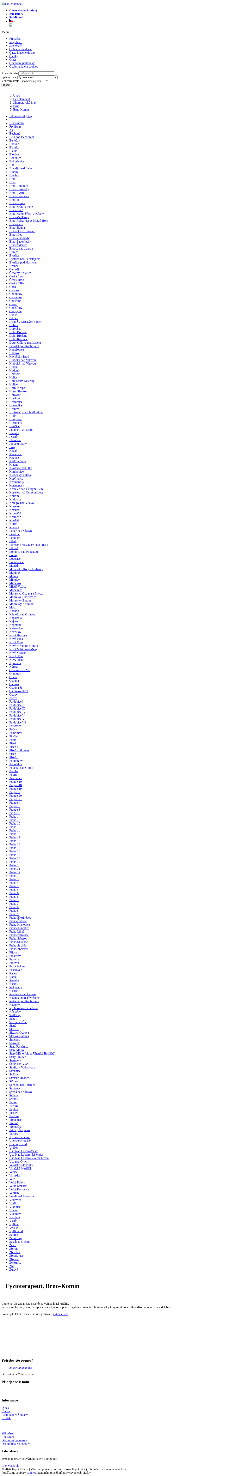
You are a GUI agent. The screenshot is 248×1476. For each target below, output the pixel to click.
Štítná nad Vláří (18, 1064)
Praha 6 (14, 893)
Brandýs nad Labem (21, 168)
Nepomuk (15, 624)
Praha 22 (14, 872)
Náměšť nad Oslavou (22, 614)
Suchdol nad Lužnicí (22, 1084)
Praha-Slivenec (18, 942)
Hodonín (14, 370)
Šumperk (14, 1088)
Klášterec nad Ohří (20, 468)
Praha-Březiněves (20, 917)
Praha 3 (14, 875)
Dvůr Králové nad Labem (25, 342)
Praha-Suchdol (18, 945)
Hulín (12, 415)
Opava (13, 677)
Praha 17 (14, 854)
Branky (13, 171)
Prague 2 (14, 792)
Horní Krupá (17, 388)
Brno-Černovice (19, 196)
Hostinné (14, 398)
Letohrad (14, 534)
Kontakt (6, 1418)
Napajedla (15, 618)
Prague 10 (15, 781)
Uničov (13, 1147)
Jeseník (13, 436)
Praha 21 (14, 868)
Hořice (13, 384)
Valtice (13, 1172)
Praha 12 (14, 834)
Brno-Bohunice (18, 185)
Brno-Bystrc (16, 192)
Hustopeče (15, 422)
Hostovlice (15, 405)
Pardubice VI (17, 719)
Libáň (12, 541)
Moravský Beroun (20, 600)
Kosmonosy (16, 482)
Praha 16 (14, 851)
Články (13, 56)
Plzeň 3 (13, 753)
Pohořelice (15, 764)
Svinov (13, 1098)
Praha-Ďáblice (18, 921)
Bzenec (13, 266)
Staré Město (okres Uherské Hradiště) (32, 1053)
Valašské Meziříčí (20, 1168)
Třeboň (13, 1123)
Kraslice (14, 509)
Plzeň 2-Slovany (19, 750)
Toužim (14, 1116)
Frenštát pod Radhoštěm (24, 346)
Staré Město (16, 1050)
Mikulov (14, 579)
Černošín (14, 269)
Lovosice (15, 558)
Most (12, 607)
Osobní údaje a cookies (23, 66)
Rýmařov (15, 1011)
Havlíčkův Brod (19, 356)
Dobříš (13, 325)
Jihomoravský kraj (24, 102)
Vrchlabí (14, 1217)
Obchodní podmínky (22, 63)
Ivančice (14, 426)
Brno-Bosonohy (19, 189)
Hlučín (13, 367)
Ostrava (14, 680)
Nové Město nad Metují (23, 649)
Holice (13, 377)
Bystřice (14, 255)
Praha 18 (14, 858)
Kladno (13, 464)
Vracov (13, 1210)
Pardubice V (17, 715)
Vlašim (13, 1203)
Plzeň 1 (13, 746)
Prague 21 (15, 799)
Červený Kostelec (20, 273)
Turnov (13, 1133)
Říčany (13, 983)
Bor (11, 164)
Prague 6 (14, 806)
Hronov (14, 408)
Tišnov (13, 1112)
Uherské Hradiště (20, 1140)
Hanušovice (16, 349)
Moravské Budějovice (22, 597)
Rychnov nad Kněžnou (23, 1008)
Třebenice (15, 1119)
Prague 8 (14, 809)
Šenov (13, 1018)
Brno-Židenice (18, 245)
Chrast (13, 304)
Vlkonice (15, 1206)
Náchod (14, 611)
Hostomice (15, 401)
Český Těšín (17, 283)
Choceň (14, 290)
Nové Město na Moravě (23, 645)
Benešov (14, 140)
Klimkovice (16, 471)
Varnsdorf (15, 1175)
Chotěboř (15, 300)
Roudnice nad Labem (22, 994)
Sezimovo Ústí (18, 1022)
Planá (12, 743)
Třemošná (15, 1126)
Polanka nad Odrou (21, 767)
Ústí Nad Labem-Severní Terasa (29, 1158)
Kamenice (15, 454)
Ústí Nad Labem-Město (23, 1151)
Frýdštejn (15, 126)
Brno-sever (16, 224)
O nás (12, 59)
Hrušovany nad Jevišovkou (26, 412)
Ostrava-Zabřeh (18, 691)
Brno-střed (15, 234)
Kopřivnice (16, 478)
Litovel (13, 548)
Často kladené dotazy (22, 52)
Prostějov (15, 956)
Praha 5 (14, 889)
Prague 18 (15, 785)
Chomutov (15, 293)
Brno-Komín (21, 109)
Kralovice (15, 499)
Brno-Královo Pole (21, 206)
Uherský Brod (18, 1144)
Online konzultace (20, 49)
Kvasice (14, 527)
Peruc (12, 739)
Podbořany (16, 760)
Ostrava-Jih (16, 687)
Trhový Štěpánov (19, 1130)
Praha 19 (14, 861)
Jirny (12, 447)
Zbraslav (14, 1252)
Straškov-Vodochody (22, 1067)
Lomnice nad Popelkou (23, 551)
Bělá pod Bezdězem (21, 137)
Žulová (13, 1269)
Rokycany (15, 987)
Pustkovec (15, 969)
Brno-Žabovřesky (20, 241)
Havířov (14, 353)
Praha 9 (14, 914)
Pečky (13, 729)
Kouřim (14, 496)
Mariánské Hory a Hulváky (26, 569)
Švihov (13, 1095)
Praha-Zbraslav (18, 949)
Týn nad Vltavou (19, 1137)
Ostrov (13, 694)
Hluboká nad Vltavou (22, 360)
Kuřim (13, 523)
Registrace (15, 42)
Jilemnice (15, 440)
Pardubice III (17, 708)
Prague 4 (14, 802)
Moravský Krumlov (21, 604)
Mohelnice (15, 590)
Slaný (12, 1025)
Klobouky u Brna (20, 475)
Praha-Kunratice (19, 928)
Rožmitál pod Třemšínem (24, 997)
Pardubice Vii (17, 722)
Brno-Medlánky (19, 217)
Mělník (13, 576)
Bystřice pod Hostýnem (23, 262)
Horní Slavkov (18, 391)
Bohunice (15, 158)
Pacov (13, 698)
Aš (11, 130)
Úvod (16, 95)
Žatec (12, 1245)
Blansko (14, 147)
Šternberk (15, 1060)
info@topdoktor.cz (20, 1367)
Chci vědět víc (10, 1465)
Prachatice (15, 778)
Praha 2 (14, 865)
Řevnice (14, 980)
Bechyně (14, 133)
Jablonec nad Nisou (21, 429)
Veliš (12, 1179)
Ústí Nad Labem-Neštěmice (26, 1154)
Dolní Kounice (18, 339)
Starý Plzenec (17, 1057)
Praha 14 (14, 844)
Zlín (11, 1266)
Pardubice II (16, 705)
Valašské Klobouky (21, 1165)
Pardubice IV (17, 712)
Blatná (13, 151)
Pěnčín (13, 736)
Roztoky (14, 1004)
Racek (13, 973)
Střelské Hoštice (19, 1078)
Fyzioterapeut (21, 99)
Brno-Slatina (17, 227)
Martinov (15, 572)
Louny (13, 555)
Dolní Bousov (18, 332)
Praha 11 (14, 827)
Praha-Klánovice (19, 924)
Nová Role (16, 642)
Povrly (13, 774)
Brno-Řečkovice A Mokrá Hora (28, 220)
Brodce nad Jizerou (21, 248)
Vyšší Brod (16, 1231)
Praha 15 (14, 848)
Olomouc (15, 673)
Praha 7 (14, 900)
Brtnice (13, 252)
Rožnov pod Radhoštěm (24, 1001)
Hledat (6, 84)
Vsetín (13, 1220)
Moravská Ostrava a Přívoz (26, 593)
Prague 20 (15, 795)
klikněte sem (60, 1314)
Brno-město (16, 123)
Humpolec (15, 419)
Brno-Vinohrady (19, 238)
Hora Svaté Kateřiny (21, 381)
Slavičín (14, 1029)
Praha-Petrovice (19, 935)
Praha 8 (14, 907)
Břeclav (14, 175)
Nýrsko (13, 666)
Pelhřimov (15, 733)
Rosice (13, 990)
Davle (13, 314)
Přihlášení (15, 38)
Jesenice (14, 433)
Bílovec (14, 144)
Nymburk (15, 663)
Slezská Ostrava (19, 1032)
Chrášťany (15, 307)
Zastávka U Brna (19, 1241)
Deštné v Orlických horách (25, 321)
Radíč (12, 976)
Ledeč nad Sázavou (21, 530)
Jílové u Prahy (18, 443)
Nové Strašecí (17, 652)
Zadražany (15, 1238)
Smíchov (14, 1039)
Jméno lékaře (10, 73)
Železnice (15, 1262)
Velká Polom (17, 1182)
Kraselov (14, 506)
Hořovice (15, 394)
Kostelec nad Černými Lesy (26, 489)
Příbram (14, 952)
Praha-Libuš (16, 931)
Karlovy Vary (17, 461)
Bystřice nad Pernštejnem (24, 259)
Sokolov (14, 1043)
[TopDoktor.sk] (10, 25)
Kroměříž (15, 513)
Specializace (9, 77)
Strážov (14, 1074)
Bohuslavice (16, 161)
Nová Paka (16, 638)
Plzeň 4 (13, 757)
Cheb (12, 286)
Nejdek (13, 621)
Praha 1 (14, 816)
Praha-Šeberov (18, 938)
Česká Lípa (16, 276)
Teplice (13, 1109)
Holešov (14, 374)
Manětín (14, 565)
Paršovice (15, 726)
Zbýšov (14, 1259)
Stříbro (13, 1081)
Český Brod (16, 279)
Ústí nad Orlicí (18, 1161)
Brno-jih (14, 199)
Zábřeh (13, 1234)
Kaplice (14, 457)
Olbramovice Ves (19, 670)
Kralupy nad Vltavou (22, 503)
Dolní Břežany (18, 335)
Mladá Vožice (17, 586)
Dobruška (15, 328)
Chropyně (15, 311)
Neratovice (16, 628)
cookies (31, 1472)
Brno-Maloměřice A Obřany (26, 213)
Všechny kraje (10, 80)
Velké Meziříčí (18, 1186)
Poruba (13, 771)
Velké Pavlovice (19, 1189)
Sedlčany (15, 1015)
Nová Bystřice (18, 635)
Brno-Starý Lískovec (22, 231)
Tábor (13, 1102)
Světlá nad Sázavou (21, 1091)
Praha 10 (14, 823)
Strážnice (15, 1071)
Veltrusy (14, 1193)
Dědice (13, 318)
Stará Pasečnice (18, 1046)
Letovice (14, 537)
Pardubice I (16, 701)
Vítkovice (15, 1199)
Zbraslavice (16, 1255)
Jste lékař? (15, 45)
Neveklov (15, 631)
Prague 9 (14, 813)
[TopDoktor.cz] (127, 21)
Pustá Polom (17, 966)
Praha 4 (14, 882)
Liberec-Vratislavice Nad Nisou (28, 544)
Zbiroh (13, 1248)
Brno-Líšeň (16, 210)
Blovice (14, 154)
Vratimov (15, 1213)
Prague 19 (15, 788)
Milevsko (15, 583)
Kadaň (13, 450)
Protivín (14, 959)
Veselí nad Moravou (21, 1196)
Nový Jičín (16, 656)
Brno (16, 106)
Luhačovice (16, 562)
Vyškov (14, 1224)
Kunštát (14, 520)
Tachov (13, 1105)
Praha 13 (14, 837)
